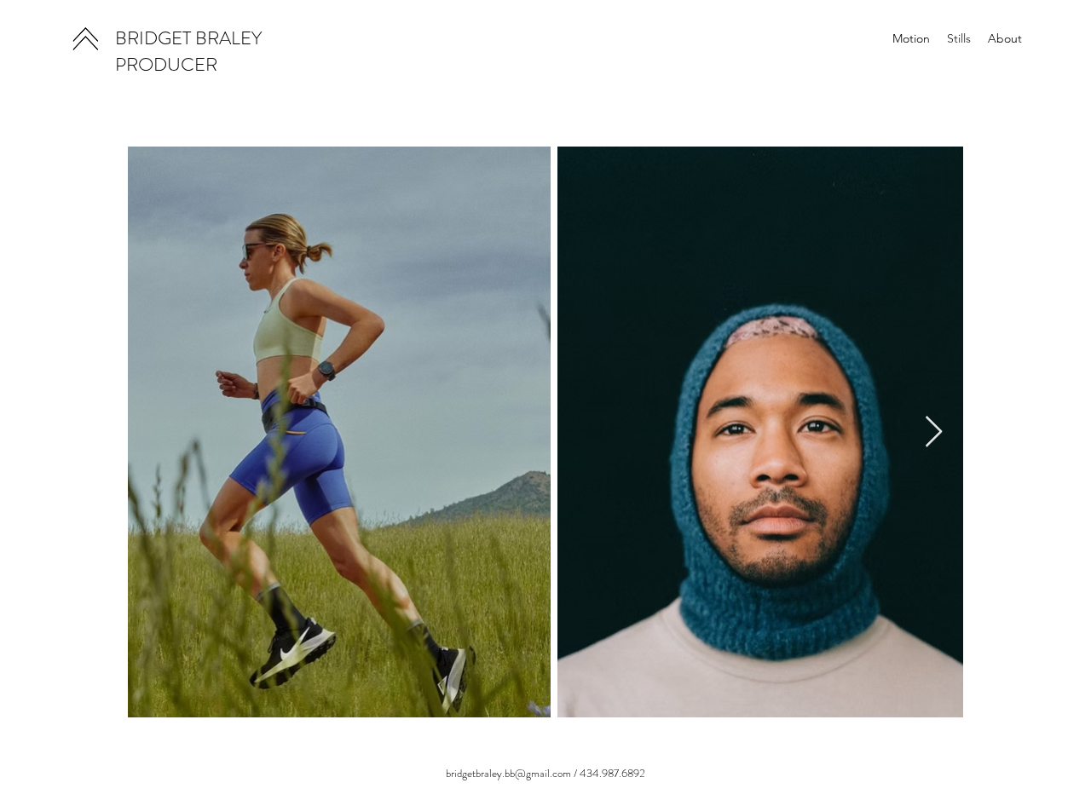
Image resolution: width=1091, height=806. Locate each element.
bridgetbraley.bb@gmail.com (508, 773)
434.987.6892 (612, 773)
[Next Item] (934, 432)
